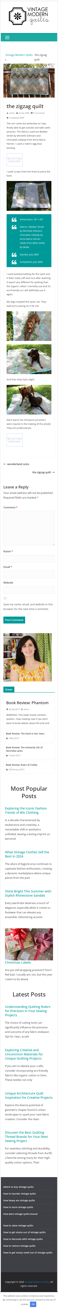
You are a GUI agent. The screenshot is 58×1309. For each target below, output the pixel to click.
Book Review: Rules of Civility (21, 764)
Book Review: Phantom (27, 702)
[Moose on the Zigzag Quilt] (29, 346)
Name (8, 551)
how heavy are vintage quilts (19, 1200)
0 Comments (39, 113)
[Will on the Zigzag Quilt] (29, 313)
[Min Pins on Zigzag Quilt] (29, 386)
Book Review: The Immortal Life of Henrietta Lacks (24, 749)
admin (12, 113)
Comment (10, 507)
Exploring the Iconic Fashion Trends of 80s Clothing (26, 810)
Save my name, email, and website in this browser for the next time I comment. (28, 607)
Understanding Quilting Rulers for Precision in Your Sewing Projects (27, 1010)
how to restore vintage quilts (19, 1245)
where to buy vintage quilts (18, 1186)
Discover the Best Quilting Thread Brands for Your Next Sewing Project (26, 1136)
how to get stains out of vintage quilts (24, 1232)
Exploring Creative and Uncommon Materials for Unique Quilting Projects (24, 1054)
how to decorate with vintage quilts (23, 1239)
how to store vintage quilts (18, 1207)
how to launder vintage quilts (19, 1193)
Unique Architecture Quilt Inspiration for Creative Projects (29, 1095)
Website (8, 582)
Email (7, 567)
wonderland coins (18, 464)
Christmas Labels (18, 962)
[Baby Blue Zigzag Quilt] (29, 183)
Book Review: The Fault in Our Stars (25, 733)
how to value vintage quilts (18, 1225)
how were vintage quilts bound (20, 1213)
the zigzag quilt (41, 472)
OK (33, 1304)
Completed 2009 (16, 117)
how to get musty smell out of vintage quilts (27, 1252)
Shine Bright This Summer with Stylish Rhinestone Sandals (28, 893)
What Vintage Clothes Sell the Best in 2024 (27, 854)
